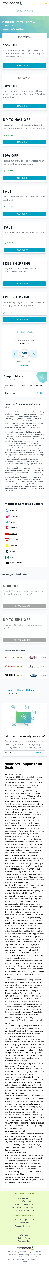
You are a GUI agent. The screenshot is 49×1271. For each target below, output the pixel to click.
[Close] (43, 5)
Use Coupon (22, 30)
